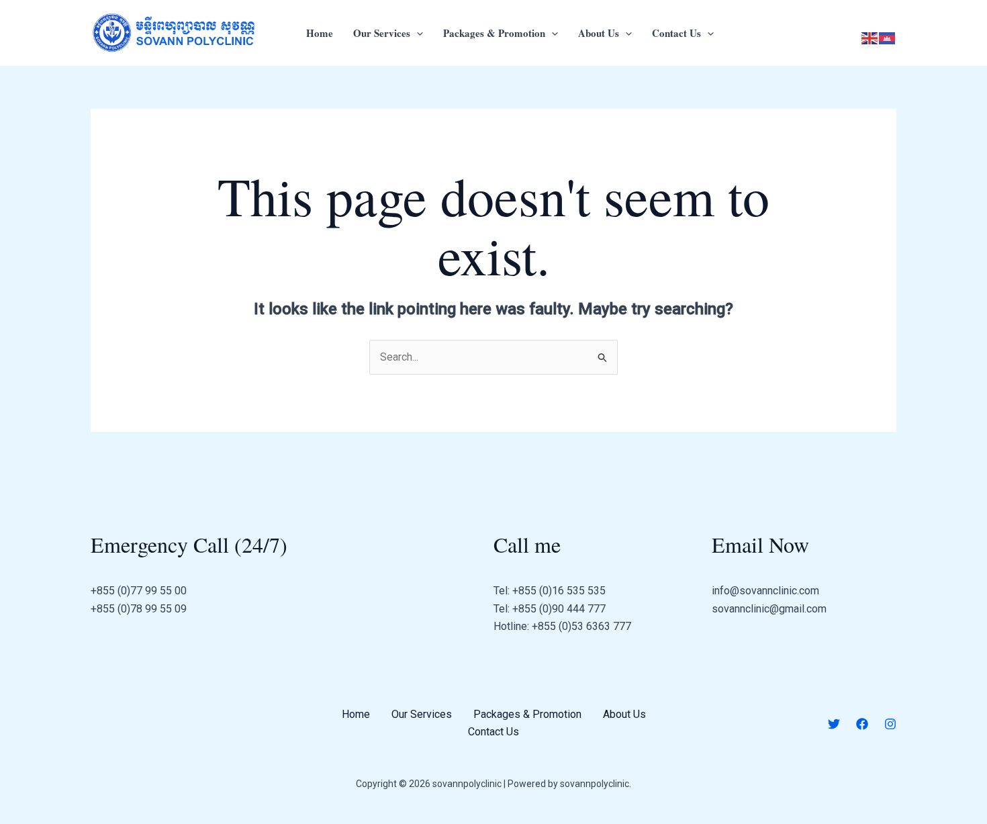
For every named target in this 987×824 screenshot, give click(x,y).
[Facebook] (862, 724)
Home (319, 33)
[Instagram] (890, 724)
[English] (870, 38)
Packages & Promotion (494, 33)
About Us (598, 33)
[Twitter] (834, 724)
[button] (416, 33)
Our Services (381, 33)
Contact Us (676, 33)
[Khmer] (887, 38)
